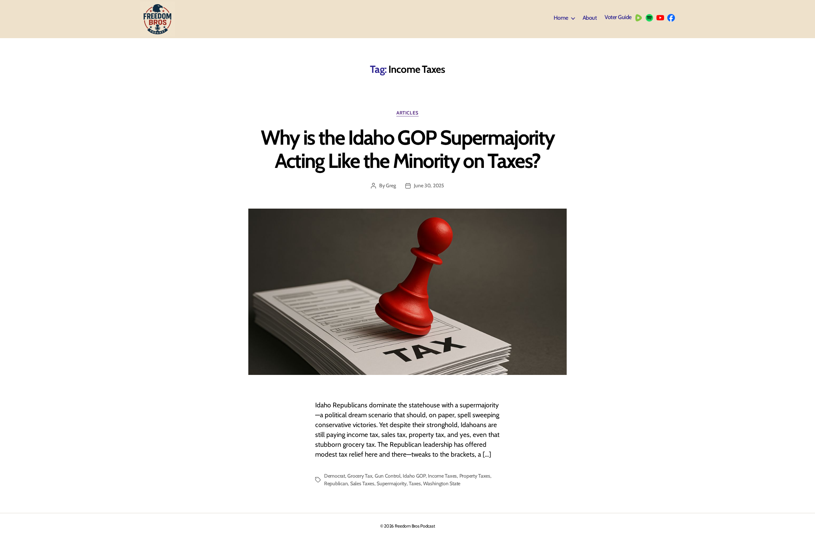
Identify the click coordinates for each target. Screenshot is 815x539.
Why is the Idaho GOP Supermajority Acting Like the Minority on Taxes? (408, 149)
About (590, 18)
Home (561, 18)
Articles (407, 113)
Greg (391, 186)
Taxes (415, 483)
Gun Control (387, 476)
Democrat (334, 476)
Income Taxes (442, 476)
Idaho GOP (414, 476)
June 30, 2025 (429, 186)
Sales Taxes (362, 483)
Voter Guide (618, 17)
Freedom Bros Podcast (415, 526)
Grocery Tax (359, 476)
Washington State (441, 483)
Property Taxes (474, 476)
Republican (336, 483)
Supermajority (392, 483)
